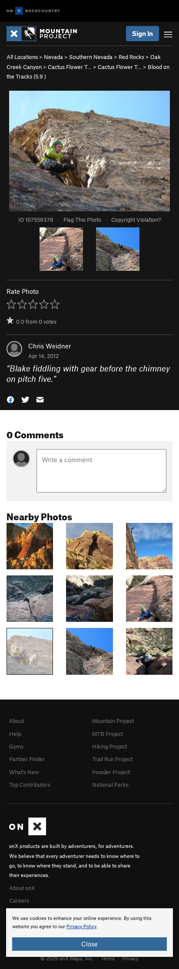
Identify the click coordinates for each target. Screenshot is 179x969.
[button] (10, 399)
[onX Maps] (27, 833)
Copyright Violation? (136, 219)
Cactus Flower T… (70, 66)
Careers (19, 900)
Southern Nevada (91, 56)
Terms (108, 958)
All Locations (22, 56)
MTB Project (107, 733)
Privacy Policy (81, 927)
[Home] (46, 33)
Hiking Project (109, 746)
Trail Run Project (112, 758)
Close (89, 944)
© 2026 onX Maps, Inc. (66, 958)
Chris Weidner (49, 346)
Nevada (53, 56)
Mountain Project (113, 720)
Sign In (142, 33)
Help (15, 733)
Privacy (130, 958)
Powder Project (111, 772)
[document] (89, 932)
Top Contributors (29, 784)
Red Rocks (131, 56)
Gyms (16, 746)
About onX (22, 887)
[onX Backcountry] (33, 11)
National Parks (110, 784)
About (16, 720)
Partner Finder (27, 758)
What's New (24, 772)
